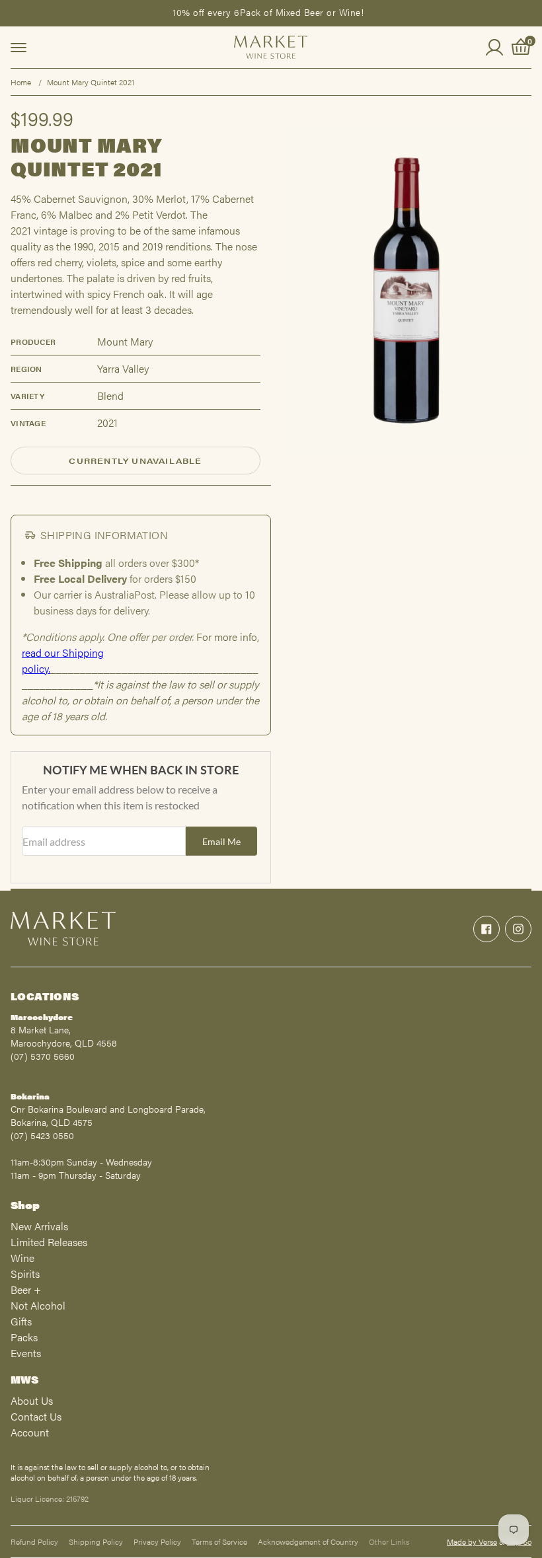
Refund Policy (34, 1541)
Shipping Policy (96, 1541)
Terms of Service (219, 1541)
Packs (24, 1337)
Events (26, 1352)
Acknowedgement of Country (308, 1541)
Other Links (389, 1541)
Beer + (26, 1289)
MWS (24, 1379)
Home (21, 82)
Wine (22, 1257)
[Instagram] (518, 929)
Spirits (25, 1273)
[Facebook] (486, 929)
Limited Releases (49, 1241)
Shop (25, 1204)
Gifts (21, 1321)
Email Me (221, 841)
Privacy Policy (157, 1541)
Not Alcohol (38, 1305)
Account (30, 1432)
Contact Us (36, 1416)
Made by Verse (472, 1541)
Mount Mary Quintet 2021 (90, 82)
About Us (32, 1400)
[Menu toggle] (18, 47)
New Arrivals (39, 1226)
